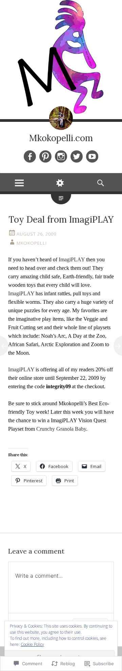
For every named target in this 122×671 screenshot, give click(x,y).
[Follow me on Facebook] (30, 156)
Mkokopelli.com (61, 138)
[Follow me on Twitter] (76, 156)
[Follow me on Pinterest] (45, 156)
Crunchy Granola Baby (61, 429)
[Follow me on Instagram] (61, 156)
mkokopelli (32, 243)
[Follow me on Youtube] (92, 156)
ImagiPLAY (72, 259)
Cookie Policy (32, 644)
